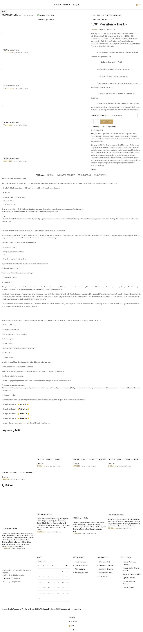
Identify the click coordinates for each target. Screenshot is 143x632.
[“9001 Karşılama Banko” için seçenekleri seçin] (110, 511)
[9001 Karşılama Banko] (124, 498)
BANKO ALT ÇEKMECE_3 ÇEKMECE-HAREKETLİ (124, 459)
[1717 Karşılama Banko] (18, 505)
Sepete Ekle (107, 121)
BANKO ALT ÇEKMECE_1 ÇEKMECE (49, 459)
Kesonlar (5, 477)
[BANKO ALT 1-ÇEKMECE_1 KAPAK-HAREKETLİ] (18, 450)
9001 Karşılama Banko (116, 515)
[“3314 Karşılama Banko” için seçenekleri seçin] (39, 510)
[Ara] (131, 5)
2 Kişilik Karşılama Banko (10, 533)
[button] (4, 468)
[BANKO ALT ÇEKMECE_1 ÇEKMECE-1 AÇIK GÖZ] (89, 443)
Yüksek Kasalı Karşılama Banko (12, 546)
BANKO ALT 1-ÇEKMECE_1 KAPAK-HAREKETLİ (18, 472)
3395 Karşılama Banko (80, 518)
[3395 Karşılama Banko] (89, 500)
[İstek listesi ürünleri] (134, 5)
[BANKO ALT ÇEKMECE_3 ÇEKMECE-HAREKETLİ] (124, 443)
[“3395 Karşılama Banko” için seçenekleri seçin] (75, 514)
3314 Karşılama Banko (45, 514)
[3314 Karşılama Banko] (53, 498)
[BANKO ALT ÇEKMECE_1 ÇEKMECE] (53, 443)
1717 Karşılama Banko (9, 529)
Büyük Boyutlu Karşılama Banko (18, 535)
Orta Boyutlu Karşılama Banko (19, 544)
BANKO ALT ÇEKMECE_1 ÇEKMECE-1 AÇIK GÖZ (89, 459)
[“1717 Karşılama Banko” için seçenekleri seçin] (4, 525)
